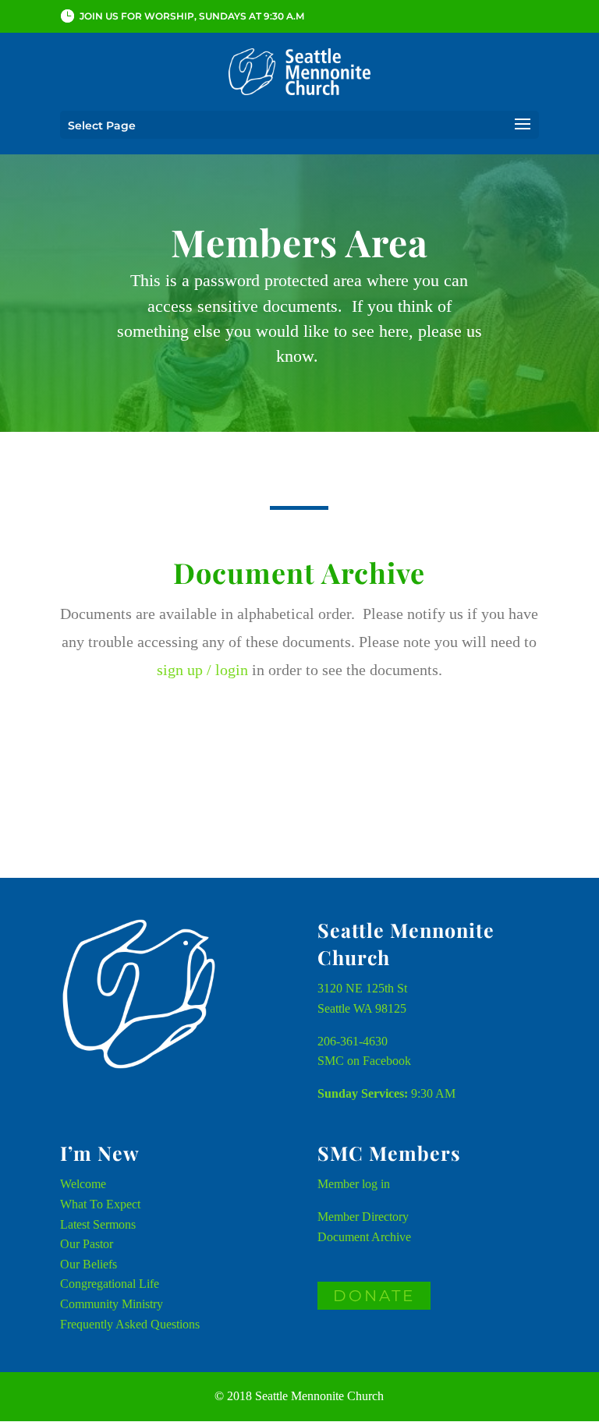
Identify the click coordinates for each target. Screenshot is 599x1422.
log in (376, 1183)
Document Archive (364, 1236)
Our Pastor (86, 1243)
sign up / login (202, 669)
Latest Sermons (98, 1224)
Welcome (83, 1183)
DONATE (374, 1295)
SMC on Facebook (364, 1060)
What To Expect (100, 1204)
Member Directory (363, 1216)
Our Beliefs (88, 1264)
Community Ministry (111, 1304)
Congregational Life (109, 1283)
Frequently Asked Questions (130, 1324)
